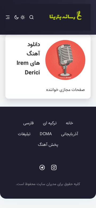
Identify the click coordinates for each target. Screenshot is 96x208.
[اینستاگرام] (54, 167)
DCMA (46, 134)
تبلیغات (24, 134)
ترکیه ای (50, 123)
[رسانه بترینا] (65, 17)
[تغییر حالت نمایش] (19, 17)
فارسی (28, 123)
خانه (69, 123)
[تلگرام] (42, 167)
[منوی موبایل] (7, 17)
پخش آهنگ (48, 145)
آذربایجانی (69, 134)
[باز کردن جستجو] (31, 17)
